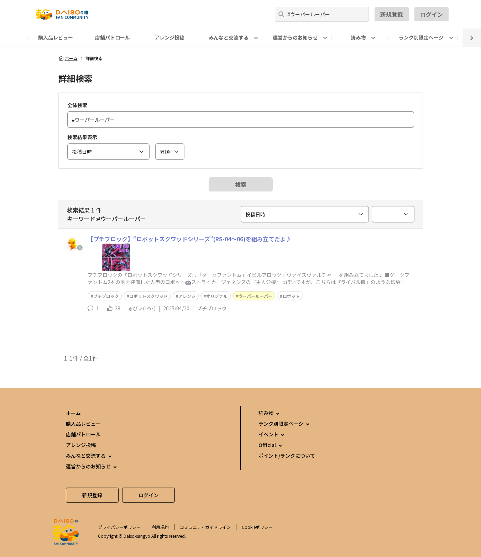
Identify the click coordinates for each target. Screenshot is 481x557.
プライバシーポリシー (119, 527)
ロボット (291, 296)
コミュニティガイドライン (205, 527)
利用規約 (160, 527)
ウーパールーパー (255, 296)
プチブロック (106, 296)
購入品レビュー (55, 37)
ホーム (71, 58)
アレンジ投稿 (169, 37)
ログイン (431, 14)
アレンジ (186, 296)
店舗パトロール (112, 37)
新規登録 (391, 14)
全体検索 (77, 105)
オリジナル (217, 296)
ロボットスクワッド (148, 296)
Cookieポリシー (257, 527)
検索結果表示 (82, 137)
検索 (240, 184)
